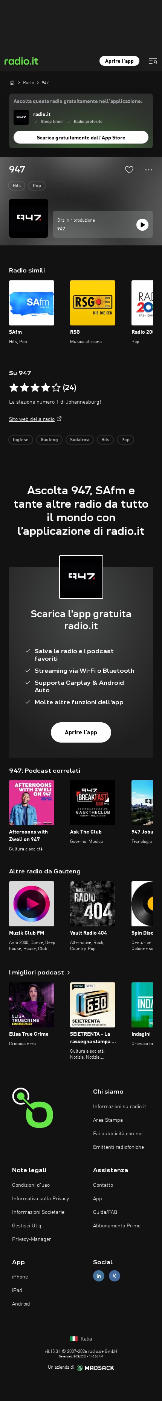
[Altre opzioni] (148, 169)
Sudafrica (79, 440)
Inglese (21, 440)
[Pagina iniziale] (12, 83)
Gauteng (49, 440)
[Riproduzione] (142, 225)
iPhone (20, 1277)
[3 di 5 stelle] (35, 388)
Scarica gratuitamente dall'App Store (81, 138)
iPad (17, 1290)
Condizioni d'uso (31, 1185)
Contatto (103, 1185)
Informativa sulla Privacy (40, 1198)
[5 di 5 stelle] (56, 388)
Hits (17, 186)
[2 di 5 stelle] (24, 388)
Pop (37, 186)
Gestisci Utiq (26, 1226)
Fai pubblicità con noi (117, 1133)
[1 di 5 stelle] (14, 388)
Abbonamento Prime (117, 1226)
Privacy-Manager (31, 1239)
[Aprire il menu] (152, 60)
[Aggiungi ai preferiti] (129, 169)
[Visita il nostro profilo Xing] (115, 1276)
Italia (85, 1339)
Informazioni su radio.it (119, 1106)
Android (21, 1304)
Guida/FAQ (105, 1212)
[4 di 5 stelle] (45, 388)
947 (61, 229)
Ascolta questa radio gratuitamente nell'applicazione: (78, 101)
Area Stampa (108, 1120)
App (97, 1198)
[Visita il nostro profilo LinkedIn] (99, 1276)
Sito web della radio (32, 419)
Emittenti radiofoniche (118, 1147)
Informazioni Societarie (38, 1212)
